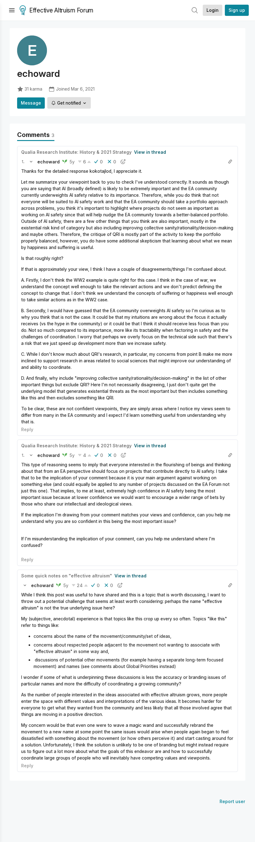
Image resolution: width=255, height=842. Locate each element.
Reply (27, 429)
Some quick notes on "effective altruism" (66, 575)
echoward (48, 161)
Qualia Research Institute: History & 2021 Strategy (76, 152)
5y (72, 161)
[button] (23, 161)
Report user (232, 801)
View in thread (150, 152)
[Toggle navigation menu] (11, 10)
